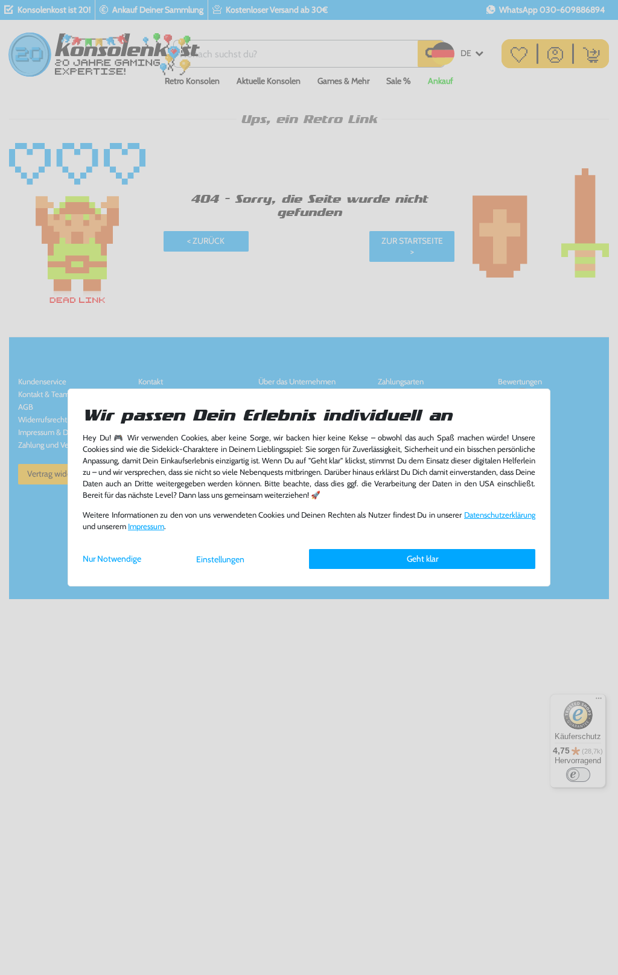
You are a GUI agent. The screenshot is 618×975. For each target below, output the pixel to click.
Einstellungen (220, 559)
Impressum (146, 526)
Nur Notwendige (112, 558)
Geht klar (422, 558)
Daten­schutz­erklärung (499, 514)
